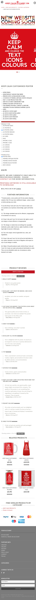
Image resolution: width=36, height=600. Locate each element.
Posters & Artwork (23, 7)
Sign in (3, 536)
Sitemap (3, 556)
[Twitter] (4, 573)
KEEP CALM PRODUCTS (11, 7)
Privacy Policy (8, 596)
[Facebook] (1, 573)
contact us (5, 179)
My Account (5, 535)
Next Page (20, 276)
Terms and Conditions (16, 596)
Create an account (13, 536)
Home (2, 7)
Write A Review (18, 271)
